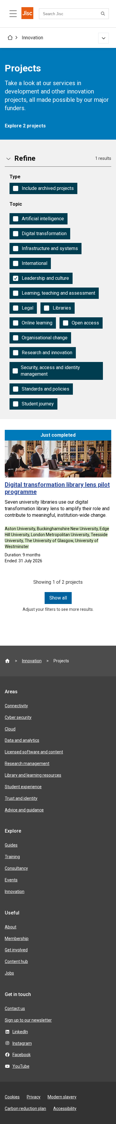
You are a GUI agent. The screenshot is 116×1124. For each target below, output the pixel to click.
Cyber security (18, 717)
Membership (17, 938)
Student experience (23, 786)
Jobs (9, 973)
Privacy (33, 1097)
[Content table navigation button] (13, 14)
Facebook (21, 1054)
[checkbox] (43, 188)
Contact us (15, 1008)
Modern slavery (62, 1097)
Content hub (16, 961)
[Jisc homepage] (27, 13)
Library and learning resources (33, 775)
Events (11, 880)
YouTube (20, 1066)
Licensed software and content (34, 752)
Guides (11, 845)
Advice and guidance (24, 810)
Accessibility (64, 1108)
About (10, 927)
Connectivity (16, 705)
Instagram (22, 1043)
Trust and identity (21, 798)
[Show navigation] (103, 38)
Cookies (12, 1097)
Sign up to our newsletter (28, 1020)
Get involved (16, 949)
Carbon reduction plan (25, 1108)
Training (12, 856)
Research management (27, 763)
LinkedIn (20, 1031)
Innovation (32, 37)
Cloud (10, 729)
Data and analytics (22, 740)
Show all (58, 598)
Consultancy (16, 868)
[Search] (104, 14)
